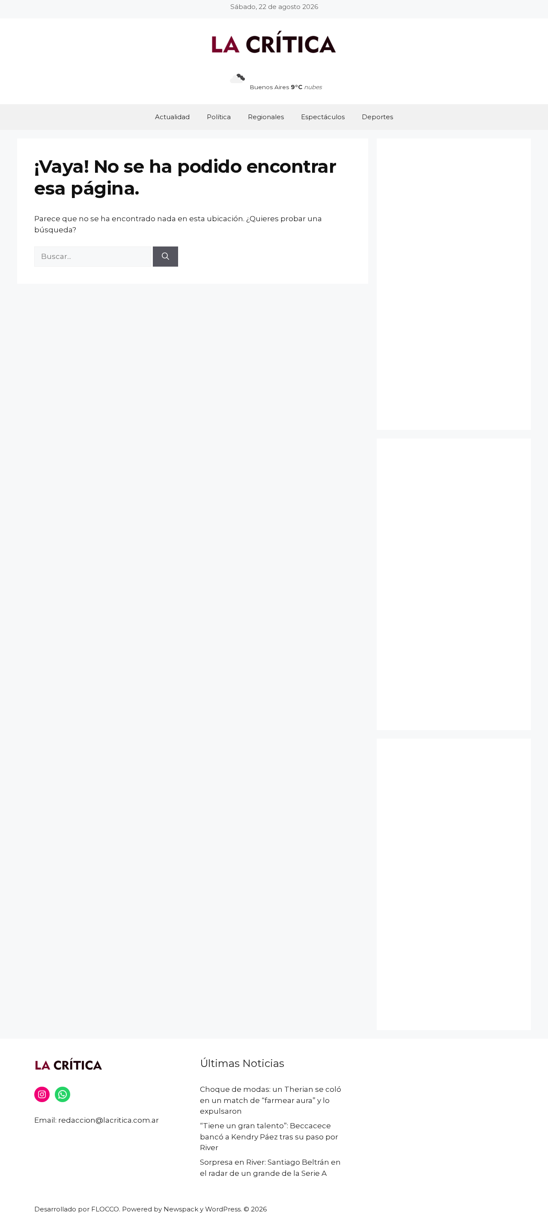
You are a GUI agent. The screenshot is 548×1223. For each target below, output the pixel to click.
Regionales (266, 117)
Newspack (181, 1209)
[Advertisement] (454, 284)
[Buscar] (165, 256)
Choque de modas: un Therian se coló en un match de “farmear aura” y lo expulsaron (270, 1100)
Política (219, 117)
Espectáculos (323, 117)
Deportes (377, 117)
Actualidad (172, 117)
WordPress (223, 1209)
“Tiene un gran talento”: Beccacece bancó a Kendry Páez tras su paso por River (269, 1136)
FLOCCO (105, 1209)
